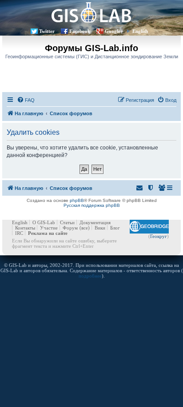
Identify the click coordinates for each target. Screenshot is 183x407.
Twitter (47, 31)
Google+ (114, 31)
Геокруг (158, 236)
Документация (95, 222)
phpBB (77, 200)
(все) (85, 227)
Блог (115, 227)
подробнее (90, 275)
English (140, 31)
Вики (100, 227)
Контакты (25, 227)
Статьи (67, 222)
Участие (49, 227)
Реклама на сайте (48, 233)
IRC (19, 233)
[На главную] (91, 12)
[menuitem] (26, 100)
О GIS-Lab (43, 222)
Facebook (79, 31)
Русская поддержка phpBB (92, 205)
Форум (70, 227)
